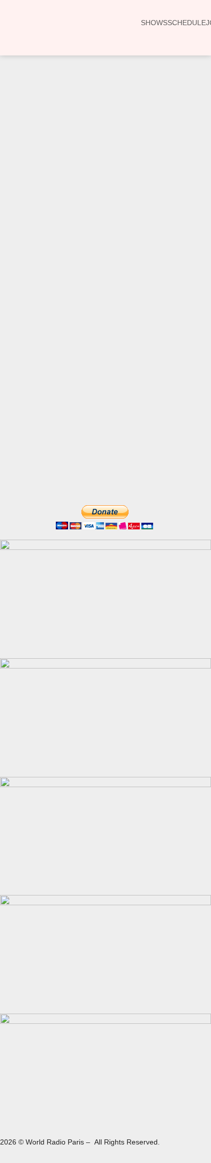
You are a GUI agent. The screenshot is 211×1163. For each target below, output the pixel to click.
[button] (22, 140)
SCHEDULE (186, 22)
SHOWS (154, 22)
